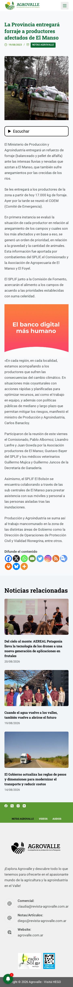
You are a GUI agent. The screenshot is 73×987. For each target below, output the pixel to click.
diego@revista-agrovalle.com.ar (42, 921)
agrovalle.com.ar (30, 935)
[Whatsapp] (24, 558)
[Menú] (65, 6)
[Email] (32, 558)
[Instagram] (48, 558)
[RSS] (55, 558)
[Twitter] (40, 558)
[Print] (8, 566)
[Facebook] (8, 558)
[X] (16, 558)
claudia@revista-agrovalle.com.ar (43, 906)
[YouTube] (24, 805)
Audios (57, 818)
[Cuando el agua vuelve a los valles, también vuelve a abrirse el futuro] (36, 688)
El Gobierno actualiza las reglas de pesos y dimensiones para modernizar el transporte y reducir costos (35, 779)
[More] (24, 566)
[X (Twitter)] (12, 805)
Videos (43, 818)
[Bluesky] (16, 566)
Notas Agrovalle (43, 44)
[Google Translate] (63, 558)
